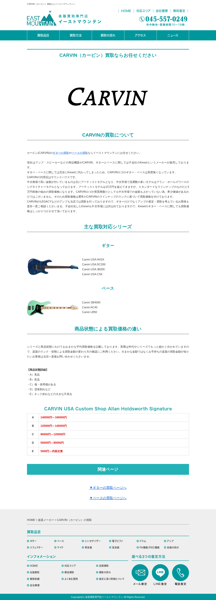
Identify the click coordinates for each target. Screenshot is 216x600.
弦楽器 (115, 547)
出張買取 (34, 572)
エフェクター (36, 547)
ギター (33, 541)
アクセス (140, 35)
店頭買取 (104, 566)
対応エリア (143, 10)
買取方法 (76, 35)
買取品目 (43, 35)
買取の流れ (108, 35)
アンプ (170, 541)
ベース (60, 541)
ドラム (143, 541)
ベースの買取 (80, 152)
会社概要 (162, 10)
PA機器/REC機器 (150, 547)
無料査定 (179, 10)
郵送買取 (69, 572)
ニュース (172, 35)
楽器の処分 (173, 547)
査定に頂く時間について (112, 579)
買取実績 (34, 579)
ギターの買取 (61, 152)
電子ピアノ (117, 541)
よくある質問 (71, 579)
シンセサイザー (93, 541)
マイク (60, 547)
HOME (126, 10)
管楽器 (88, 547)
